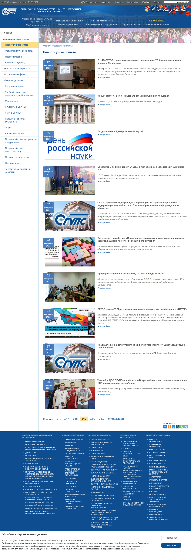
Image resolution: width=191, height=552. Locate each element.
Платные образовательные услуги (41, 489)
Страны (126, 449)
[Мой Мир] (173, 426)
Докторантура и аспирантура (104, 470)
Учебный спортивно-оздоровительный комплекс (19, 93)
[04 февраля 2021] (70, 194)
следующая (116, 418)
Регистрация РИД (99, 462)
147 (66, 418)
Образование (31, 456)
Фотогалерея (11, 101)
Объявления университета (18, 50)
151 (101, 418)
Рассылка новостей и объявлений (16, 120)
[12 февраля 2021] (70, 88)
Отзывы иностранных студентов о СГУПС (133, 504)
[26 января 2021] (70, 408)
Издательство (97, 492)
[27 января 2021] (70, 372)
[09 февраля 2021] (70, 123)
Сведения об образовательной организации (37, 436)
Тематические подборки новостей (17, 170)
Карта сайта (132, 2)
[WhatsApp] (182, 426)
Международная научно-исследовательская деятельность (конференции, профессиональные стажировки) (132, 472)
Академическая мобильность (130, 482)
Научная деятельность (69, 24)
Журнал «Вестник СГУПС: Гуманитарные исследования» (102, 505)
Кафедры (69, 445)
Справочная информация (156, 24)
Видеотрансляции (14, 133)
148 (75, 418)
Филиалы (119, 2)
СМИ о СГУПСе (13, 112)
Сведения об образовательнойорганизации (37, 20)
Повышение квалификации (69, 21)
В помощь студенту (15, 62)
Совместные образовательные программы (131, 461)
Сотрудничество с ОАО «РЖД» (104, 484)
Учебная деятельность (37, 25)
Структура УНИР (98, 454)
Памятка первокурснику (72, 490)
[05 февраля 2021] (70, 159)
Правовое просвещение (17, 157)
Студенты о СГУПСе (15, 107)
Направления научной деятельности (101, 443)
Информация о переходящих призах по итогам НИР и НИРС (104, 519)
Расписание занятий (74, 454)
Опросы (9, 127)
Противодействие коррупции (39, 505)
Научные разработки (100, 476)
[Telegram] (186, 426)
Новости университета (16, 45)
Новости (127, 500)
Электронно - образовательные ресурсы (73, 502)
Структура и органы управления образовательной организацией (40, 449)
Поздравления (12, 163)
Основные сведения (35, 444)
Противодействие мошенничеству (14, 149)
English (157, 2)
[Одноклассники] (169, 426)
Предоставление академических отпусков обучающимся (72, 472)
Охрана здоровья (14, 80)
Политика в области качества (39, 502)
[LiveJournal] (178, 426)
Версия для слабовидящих (98, 2)
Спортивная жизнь (14, 86)
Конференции (97, 451)
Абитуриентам (156, 21)
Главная (7, 32)
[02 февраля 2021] (70, 230)
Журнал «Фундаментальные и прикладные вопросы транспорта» (104, 512)
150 (92, 418)
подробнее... (106, 77)
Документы (30, 453)
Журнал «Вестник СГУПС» (102, 495)
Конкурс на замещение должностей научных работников (101, 525)
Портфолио (70, 478)
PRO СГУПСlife (71, 486)
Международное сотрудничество (102, 24)
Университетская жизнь (102, 21)
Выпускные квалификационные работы (74, 464)
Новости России (13, 56)
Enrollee (145, 2)
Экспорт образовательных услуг (131, 454)
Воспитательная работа (17, 68)
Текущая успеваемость (71, 458)
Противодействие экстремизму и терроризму (21, 141)
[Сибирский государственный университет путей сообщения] (9, 11)
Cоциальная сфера (15, 74)
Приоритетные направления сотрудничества (131, 444)
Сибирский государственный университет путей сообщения (50, 10)
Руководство (31, 464)
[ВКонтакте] (165, 426)
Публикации (96, 447)
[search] (177, 2)
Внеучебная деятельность (129, 488)
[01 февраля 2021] (70, 301)
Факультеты (70, 442)
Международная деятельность (128, 436)
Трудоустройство (131, 24)
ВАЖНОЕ (126, 497)
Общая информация (34, 441)
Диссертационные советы (103, 473)
